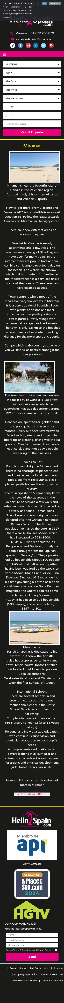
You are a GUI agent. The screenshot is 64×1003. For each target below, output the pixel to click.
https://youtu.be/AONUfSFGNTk (32, 794)
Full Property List (39, 968)
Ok (44, 3)
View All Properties (32, 132)
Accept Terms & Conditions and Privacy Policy (28, 950)
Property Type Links (25, 974)
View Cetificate (32, 864)
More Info (54, 3)
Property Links (18, 968)
